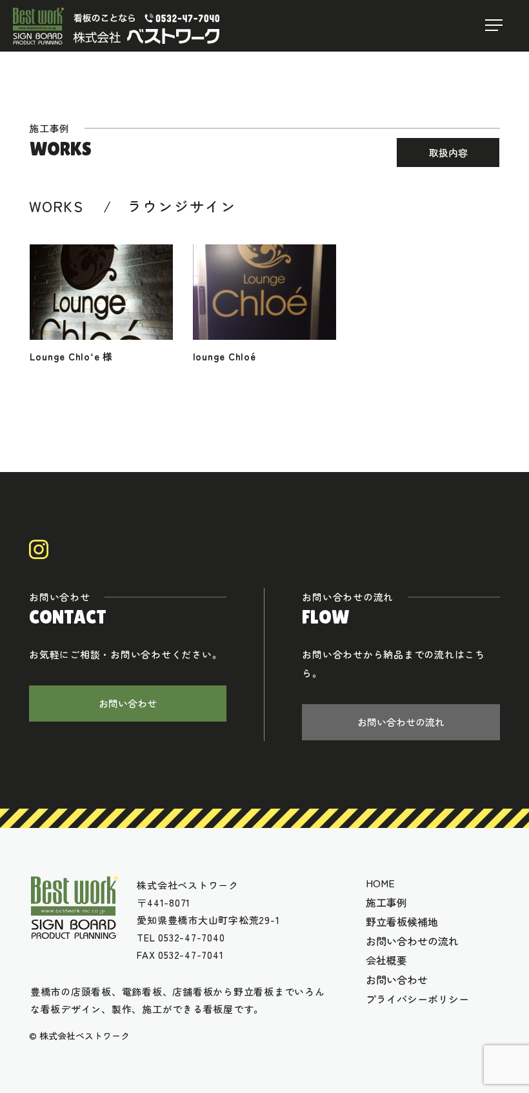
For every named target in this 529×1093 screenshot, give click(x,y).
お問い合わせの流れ (400, 722)
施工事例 (386, 902)
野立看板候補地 (402, 921)
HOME (380, 882)
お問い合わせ (128, 703)
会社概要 (386, 960)
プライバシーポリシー (417, 998)
